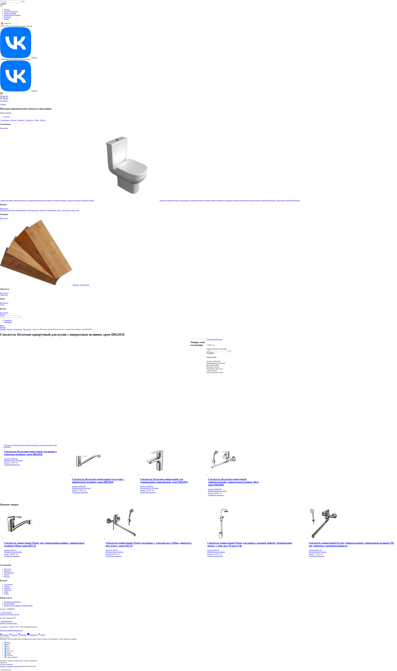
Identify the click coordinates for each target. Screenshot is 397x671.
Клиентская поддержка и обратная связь (18, 605)
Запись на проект (10, 13)
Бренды (7, 576)
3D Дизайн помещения (12, 602)
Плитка (6, 586)
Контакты (7, 17)
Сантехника (8, 584)
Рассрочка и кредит (11, 11)
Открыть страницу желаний (10, 666)
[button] (5, 113)
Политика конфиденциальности (11, 630)
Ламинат (7, 588)
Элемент (3, 104)
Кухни (6, 594)
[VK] (16, 57)
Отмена (3, 4)
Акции (6, 19)
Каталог (7, 9)
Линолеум (7, 590)
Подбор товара (9, 604)
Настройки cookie (6, 669)
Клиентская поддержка (12, 15)
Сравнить (209, 339)
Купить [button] (6, 463)
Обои (6, 592)
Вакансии (7, 571)
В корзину (210, 353)
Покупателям (9, 573)
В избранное (217, 339)
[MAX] (34, 57)
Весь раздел (4, 128)
